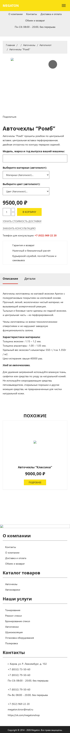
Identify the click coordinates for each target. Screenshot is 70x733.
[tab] (10, 278)
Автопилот (45, 45)
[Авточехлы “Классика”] (35, 442)
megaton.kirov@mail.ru (20, 709)
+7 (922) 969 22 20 (46, 235)
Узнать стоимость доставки (22, 221)
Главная (10, 45)
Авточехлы (29, 45)
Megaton (11, 5)
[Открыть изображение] (35, 82)
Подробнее (35, 482)
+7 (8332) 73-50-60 (19, 669)
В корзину (29, 212)
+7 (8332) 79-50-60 (19, 675)
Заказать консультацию (19, 228)
